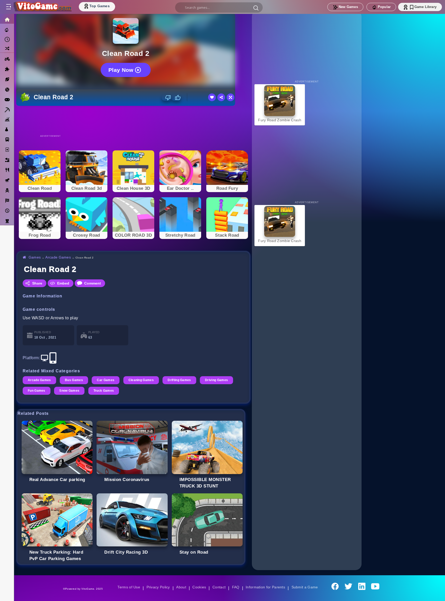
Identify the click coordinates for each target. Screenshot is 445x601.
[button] (256, 7)
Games (35, 257)
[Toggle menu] (8, 7)
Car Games (107, 380)
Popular (384, 7)
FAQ (236, 587)
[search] (219, 7)
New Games (348, 7)
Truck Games (104, 390)
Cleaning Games (143, 380)
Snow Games (70, 390)
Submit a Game (306, 587)
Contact (219, 587)
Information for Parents (266, 587)
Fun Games (37, 390)
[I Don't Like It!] (166, 98)
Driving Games (219, 380)
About (180, 587)
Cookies (199, 587)
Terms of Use (127, 587)
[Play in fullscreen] (230, 97)
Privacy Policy (157, 587)
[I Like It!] (176, 98)
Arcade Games (59, 257)
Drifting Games (182, 380)
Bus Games (74, 380)
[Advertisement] (133, 120)
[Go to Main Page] (42, 7)
